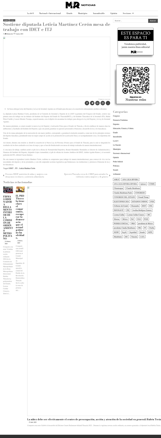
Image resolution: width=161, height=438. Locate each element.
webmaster (116, 174)
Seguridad (133, 232)
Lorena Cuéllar (119, 214)
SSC (126, 236)
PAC (132, 219)
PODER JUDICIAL (121, 223)
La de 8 (30, 13)
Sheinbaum (118, 236)
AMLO (116, 179)
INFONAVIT (118, 210)
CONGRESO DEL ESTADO (124, 197)
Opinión (113, 13)
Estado (69, 13)
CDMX (152, 184)
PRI (139, 228)
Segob (124, 232)
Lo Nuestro (117, 145)
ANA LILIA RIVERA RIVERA (125, 184)
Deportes (116, 124)
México (125, 219)
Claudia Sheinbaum (133, 188)
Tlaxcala (134, 236)
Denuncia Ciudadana (120, 120)
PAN (139, 219)
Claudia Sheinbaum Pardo (123, 192)
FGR (152, 201)
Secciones (127, 13)
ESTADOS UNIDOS (139, 201)
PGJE (146, 219)
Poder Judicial (118, 161)
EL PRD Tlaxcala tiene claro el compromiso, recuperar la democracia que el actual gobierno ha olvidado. (20, 216)
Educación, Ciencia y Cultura (123, 128)
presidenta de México (145, 223)
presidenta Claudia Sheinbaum (124, 228)
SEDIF (116, 232)
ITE (128, 210)
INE (150, 206)
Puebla (151, 228)
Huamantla (135, 206)
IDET (11, 168)
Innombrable (99, 13)
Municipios (82, 13)
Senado (115, 170)
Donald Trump (143, 197)
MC (149, 214)
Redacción (10, 34)
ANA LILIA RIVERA (130, 179)
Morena (116, 219)
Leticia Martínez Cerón (27, 168)
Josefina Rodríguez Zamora (142, 210)
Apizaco (143, 184)
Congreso (116, 116)
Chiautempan (118, 188)
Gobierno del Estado (121, 206)
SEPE (150, 232)
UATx (142, 236)
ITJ (16, 168)
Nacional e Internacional (50, 13)
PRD (133, 223)
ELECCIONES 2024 (121, 201)
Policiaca (116, 166)
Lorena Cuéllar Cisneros (135, 214)
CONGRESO (140, 192)
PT (145, 228)
